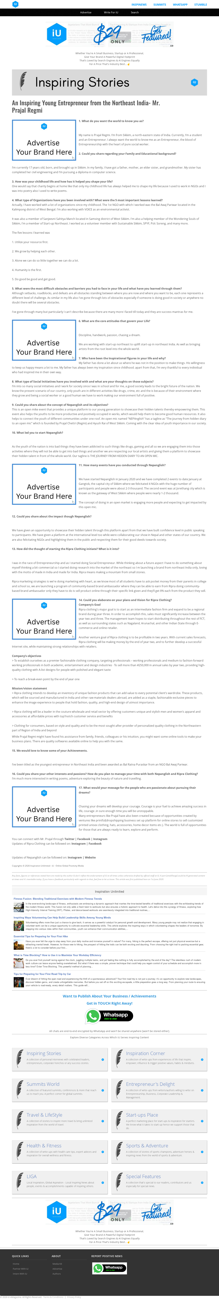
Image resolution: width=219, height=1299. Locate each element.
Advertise (85, 12)
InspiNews (139, 4)
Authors (57, 1273)
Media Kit (57, 1263)
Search (135, 12)
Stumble (200, 4)
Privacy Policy (74, 1297)
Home (16, 1263)
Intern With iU (20, 1273)
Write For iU (111, 12)
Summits (159, 4)
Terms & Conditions (53, 1297)
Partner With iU (20, 1268)
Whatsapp (180, 4)
